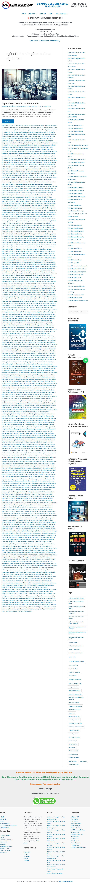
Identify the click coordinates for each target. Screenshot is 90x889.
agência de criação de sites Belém (76, 602)
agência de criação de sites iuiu (26, 325)
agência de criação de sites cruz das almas (22, 240)
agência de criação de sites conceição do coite (40, 225)
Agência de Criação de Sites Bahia (20, 103)
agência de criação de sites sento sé (13, 498)
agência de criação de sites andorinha (18, 138)
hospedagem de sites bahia (25, 598)
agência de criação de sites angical (42, 138)
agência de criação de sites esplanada (13, 251)
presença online (73, 744)
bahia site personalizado (9, 585)
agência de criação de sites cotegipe (32, 236)
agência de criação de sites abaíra (12, 125)
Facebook (27, 852)
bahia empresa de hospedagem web (13, 570)
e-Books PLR (75, 817)
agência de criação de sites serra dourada (15, 500)
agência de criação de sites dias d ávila (44, 242)
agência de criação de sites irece (19, 297)
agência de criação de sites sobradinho (33, 507)
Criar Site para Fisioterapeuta (77, 272)
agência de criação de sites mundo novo (20, 388)
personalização (73, 740)
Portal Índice (75, 845)
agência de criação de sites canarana (19, 199)
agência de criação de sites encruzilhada (41, 247)
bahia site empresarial (34, 583)
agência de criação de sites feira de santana (34, 255)
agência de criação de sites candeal (13, 201)
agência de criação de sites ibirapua (24, 279)
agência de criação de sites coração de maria (16, 232)
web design (83, 761)
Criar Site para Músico (74, 260)
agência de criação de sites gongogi (44, 264)
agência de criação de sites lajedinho (30, 346)
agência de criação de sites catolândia (39, 214)
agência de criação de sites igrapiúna (21, 286)
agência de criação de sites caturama (28, 216)
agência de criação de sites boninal (17, 173)
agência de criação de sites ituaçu (34, 323)
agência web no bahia (48, 544)
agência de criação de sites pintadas (25, 422)
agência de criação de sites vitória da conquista (24, 539)
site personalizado (74, 757)
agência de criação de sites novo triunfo (29, 403)
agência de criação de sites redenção (23, 442)
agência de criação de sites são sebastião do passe (17, 489)
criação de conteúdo (74, 672)
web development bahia (24, 611)
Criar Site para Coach (74, 278)
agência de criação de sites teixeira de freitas (28, 515)
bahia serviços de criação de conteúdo (37, 578)
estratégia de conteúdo (75, 694)
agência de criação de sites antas (35, 141)
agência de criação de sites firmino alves (30, 258)
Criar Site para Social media (76, 286)
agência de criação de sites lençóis (44, 351)
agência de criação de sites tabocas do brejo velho (36, 509)
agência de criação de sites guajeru (46, 266)
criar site (72, 657)
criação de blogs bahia (46, 591)
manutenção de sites (74, 716)
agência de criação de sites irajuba (39, 292)
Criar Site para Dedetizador (76, 162)
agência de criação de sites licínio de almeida (16, 353)
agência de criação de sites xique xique (28, 544)
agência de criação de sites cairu (22, 190)
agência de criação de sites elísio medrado (15, 247)
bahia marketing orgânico (21, 576)
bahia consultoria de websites (35, 552)
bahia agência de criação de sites (12, 546)
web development (74, 764)
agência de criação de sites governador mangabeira (18, 266)
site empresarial (73, 751)
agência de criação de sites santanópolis (20, 472)
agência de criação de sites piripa (21, 424)
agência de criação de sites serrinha (13, 503)
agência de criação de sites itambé (17, 310)
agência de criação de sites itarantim (29, 318)
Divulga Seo (74, 838)
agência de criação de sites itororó (12, 323)
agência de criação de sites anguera (13, 141)
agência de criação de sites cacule (19, 186)
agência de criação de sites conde (43, 227)
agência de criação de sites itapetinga (42, 314)
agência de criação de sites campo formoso (20, 197)
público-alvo (72, 747)
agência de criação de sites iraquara (30, 294)
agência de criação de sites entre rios (13, 249)
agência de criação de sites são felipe (22, 479)
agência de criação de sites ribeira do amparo (27, 448)
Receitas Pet (75, 832)
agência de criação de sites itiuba (41, 320)
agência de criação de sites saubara (43, 492)
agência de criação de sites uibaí (19, 526)
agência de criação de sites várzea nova (36, 535)
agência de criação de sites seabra (34, 494)
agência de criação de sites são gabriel (26, 483)
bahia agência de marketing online (23, 548)
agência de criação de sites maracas (31, 368)
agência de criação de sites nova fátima (39, 396)
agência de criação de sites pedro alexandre (15, 418)
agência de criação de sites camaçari (41, 193)
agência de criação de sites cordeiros (42, 232)
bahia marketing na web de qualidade (36, 574)
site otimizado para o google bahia (32, 609)
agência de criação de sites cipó (16, 221)
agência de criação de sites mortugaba (30, 383)
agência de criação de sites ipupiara (16, 292)
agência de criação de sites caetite (31, 188)
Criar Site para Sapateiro (75, 128)
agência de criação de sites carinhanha (19, 212)
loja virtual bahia (40, 598)
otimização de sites (74, 737)
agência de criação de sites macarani (25, 357)
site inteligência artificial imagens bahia (20, 607)
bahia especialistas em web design (36, 570)
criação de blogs (73, 668)
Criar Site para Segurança (76, 211)
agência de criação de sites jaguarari (38, 329)
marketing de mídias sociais (76, 726)
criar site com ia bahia (39, 594)
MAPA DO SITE (4, 828)
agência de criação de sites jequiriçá (21, 333)
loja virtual (72, 713)
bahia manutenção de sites (35, 572)
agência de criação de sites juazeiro (39, 338)
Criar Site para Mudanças (75, 187)
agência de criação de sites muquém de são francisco (23, 390)
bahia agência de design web (32, 546)
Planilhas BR (75, 836)
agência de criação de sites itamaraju (23, 307)
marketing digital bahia (16, 600)
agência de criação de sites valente (13, 533)
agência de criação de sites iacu (30, 271)
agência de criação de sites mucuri (21, 385)
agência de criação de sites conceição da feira (30, 223)
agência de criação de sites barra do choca (37, 158)
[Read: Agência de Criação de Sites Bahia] (29, 84)
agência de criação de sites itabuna (31, 299)
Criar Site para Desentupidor (76, 159)
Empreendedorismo (6, 840)
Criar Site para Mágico (74, 248)
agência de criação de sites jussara (31, 340)
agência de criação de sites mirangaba (13, 379)
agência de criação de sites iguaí (44, 286)
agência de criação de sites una (11, 529)
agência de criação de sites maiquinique (41, 362)
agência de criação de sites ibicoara (45, 273)
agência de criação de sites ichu (30, 284)
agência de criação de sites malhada (34, 364)
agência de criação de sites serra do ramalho (39, 498)
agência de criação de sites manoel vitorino (37, 366)
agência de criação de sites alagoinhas (39, 130)
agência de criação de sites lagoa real (19, 344)
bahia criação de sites (39, 559)
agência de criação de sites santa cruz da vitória (22, 463)
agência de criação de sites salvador (20, 459)
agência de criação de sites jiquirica (20, 336)
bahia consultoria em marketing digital (26, 555)
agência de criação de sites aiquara (16, 130)
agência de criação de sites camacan (18, 193)
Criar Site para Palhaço (75, 251)
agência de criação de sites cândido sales (30, 203)
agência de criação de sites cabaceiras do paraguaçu (18, 184)
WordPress (3, 853)
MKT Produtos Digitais (78, 830)
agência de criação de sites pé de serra (19, 416)
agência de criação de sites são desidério (24, 477)
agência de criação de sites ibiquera (30, 277)
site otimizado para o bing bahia (11, 609)
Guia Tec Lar (75, 841)
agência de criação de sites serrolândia (37, 503)
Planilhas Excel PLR (77, 834)
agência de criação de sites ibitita (40, 281)
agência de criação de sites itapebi (19, 314)
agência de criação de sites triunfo (76, 638)
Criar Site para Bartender (75, 228)
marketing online (73, 733)
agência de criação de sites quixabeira (25, 440)
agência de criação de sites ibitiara (18, 281)
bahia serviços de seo (20, 583)
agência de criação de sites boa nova (13, 169)
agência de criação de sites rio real (24, 455)
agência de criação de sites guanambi (13, 268)
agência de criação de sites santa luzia (21, 466)
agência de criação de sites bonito (38, 173)
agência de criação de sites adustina (24, 127)
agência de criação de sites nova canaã (14, 396)
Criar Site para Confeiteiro (76, 237)
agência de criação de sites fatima (36, 253)
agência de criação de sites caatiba (44, 182)
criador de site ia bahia (25, 594)
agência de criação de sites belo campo (20, 167)
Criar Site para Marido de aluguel (78, 145)
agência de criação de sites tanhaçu (13, 511)
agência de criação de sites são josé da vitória (32, 485)
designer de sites (73, 687)
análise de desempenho (75, 646)
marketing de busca (74, 719)
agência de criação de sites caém (40, 186)
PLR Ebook (74, 821)
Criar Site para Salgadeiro (76, 231)
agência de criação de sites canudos (25, 206)
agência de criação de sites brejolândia (23, 177)
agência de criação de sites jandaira (29, 331)
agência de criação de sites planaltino (13, 427)
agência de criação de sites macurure (20, 359)
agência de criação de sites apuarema (29, 145)
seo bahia (5, 602)
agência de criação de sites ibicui (12, 275)
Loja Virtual (3, 842)
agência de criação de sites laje (41, 344)
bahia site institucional (49, 583)
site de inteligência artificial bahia (18, 602)
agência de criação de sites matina (20, 375)
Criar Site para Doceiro (75, 234)
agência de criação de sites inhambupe (35, 288)
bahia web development (43, 589)
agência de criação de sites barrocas (26, 164)
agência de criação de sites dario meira (19, 242)
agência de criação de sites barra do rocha (38, 160)
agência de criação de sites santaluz (27, 470)
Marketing (3, 844)
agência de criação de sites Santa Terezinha (76, 622)
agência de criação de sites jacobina (42, 327)
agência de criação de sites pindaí (32, 420)
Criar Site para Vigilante (75, 208)
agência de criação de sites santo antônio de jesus (22, 474)
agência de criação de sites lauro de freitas (19, 351)
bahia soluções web (18, 589)
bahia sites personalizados (41, 585)
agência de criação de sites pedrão (42, 416)
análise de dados (73, 642)
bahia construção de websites (16, 552)
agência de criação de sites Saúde (12, 494)
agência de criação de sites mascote (24, 372)
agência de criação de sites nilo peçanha (14, 394)
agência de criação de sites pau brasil (21, 414)
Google (26, 858)
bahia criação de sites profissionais (27, 561)
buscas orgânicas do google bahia (27, 591)
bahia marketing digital (17, 574)
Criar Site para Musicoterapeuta (77, 266)
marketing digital (74, 730)
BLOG (2, 821)
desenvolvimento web (75, 683)
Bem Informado (75, 843)
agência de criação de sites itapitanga (36, 316)
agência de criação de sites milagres (43, 377)
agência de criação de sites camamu (13, 195)
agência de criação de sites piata (40, 418)
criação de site (73, 675)
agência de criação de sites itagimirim (30, 303)
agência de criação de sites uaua (40, 522)
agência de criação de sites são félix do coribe (19, 481)
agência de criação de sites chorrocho (22, 219)
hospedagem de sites (75, 709)
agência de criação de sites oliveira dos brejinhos (26, 405)
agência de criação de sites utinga (23, 531)
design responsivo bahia (46, 596)
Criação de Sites (7, 106)
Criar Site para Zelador (75, 205)
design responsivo (74, 690)
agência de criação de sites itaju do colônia (30, 305)
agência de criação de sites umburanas (42, 526)
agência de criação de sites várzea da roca (37, 533)
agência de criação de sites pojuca (27, 429)
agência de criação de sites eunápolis (13, 253)
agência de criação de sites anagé (26, 136)
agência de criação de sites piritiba (43, 424)
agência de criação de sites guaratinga (38, 268)
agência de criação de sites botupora (28, 175)
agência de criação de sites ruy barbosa (19, 457)
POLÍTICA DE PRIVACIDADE (8, 825)
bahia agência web (30, 550)
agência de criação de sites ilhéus (12, 288)
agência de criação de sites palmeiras (27, 409)
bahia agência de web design (44, 548)
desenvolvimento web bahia (29, 596)
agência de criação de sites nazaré (44, 392)
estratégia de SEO (74, 702)
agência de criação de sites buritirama (21, 182)
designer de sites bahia (9, 598)
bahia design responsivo (21, 565)
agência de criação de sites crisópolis (26, 238)
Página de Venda (5, 850)
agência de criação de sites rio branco (77, 607)
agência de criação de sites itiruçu (19, 320)
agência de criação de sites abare (33, 125)
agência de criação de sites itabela (40, 297)
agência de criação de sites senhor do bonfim (39, 496)
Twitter (26, 854)
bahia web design (30, 589)
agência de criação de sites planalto (37, 427)
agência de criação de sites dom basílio (14, 245)
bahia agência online (17, 550)
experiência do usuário (75, 706)
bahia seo (21, 578)
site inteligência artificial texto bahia (44, 607)
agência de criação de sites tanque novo (37, 511)
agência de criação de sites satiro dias (19, 492)
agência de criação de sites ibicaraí (22, 273)
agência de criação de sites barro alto (31, 162)
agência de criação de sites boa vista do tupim (39, 169)
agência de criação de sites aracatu (21, 147)
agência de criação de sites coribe (12, 234)
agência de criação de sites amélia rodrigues (27, 134)
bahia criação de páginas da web (31, 557)
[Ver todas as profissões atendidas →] (45, 41)
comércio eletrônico (74, 649)
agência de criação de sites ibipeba (34, 275)
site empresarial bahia (18, 604)
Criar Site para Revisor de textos (78, 300)
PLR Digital (74, 819)
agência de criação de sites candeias (36, 201)
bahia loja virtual (21, 572)
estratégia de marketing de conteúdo (76, 698)
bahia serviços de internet (32, 581)
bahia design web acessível (38, 565)
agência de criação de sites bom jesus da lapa (16, 171)
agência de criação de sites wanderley (22, 542)
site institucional (73, 754)
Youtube (26, 860)
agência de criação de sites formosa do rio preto (30, 260)
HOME (2, 817)
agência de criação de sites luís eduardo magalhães (28, 355)
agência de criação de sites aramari (13, 149)
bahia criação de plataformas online (21, 559)
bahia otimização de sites (9, 578)
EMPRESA (3, 819)
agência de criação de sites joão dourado (14, 338)
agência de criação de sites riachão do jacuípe (23, 446)
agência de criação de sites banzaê (18, 156)
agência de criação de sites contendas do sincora (41, 229)
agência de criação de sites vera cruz (29, 537)
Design (2, 837)
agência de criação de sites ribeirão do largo (30, 451)
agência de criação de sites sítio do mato (32, 505)
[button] (36, 14)
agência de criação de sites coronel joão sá (37, 234)
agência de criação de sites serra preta (40, 500)
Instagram (27, 856)
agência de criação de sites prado (18, 433)
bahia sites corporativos (25, 585)
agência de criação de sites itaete (20, 301)
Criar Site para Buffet (74, 240)
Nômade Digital (75, 825)
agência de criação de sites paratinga (20, 411)
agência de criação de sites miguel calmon (18, 377)
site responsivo (73, 761)
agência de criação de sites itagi (41, 301)
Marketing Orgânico (6, 846)
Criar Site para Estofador (75, 131)
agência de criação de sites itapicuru (13, 316)
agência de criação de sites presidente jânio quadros (22, 435)
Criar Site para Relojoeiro (75, 125)
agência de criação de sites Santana (76, 617)
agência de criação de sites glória (22, 264)
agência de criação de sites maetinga (17, 362)
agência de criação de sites (76, 598)
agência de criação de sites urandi (32, 529)
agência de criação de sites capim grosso (28, 208)
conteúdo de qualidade (75, 653)
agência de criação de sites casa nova (43, 212)
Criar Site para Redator (75, 297)
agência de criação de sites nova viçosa (32, 401)
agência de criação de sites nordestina (40, 394)
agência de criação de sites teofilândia (28, 518)
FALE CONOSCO (5, 823)
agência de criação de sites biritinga (44, 167)
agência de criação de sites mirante (37, 379)
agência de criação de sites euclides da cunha (40, 251)
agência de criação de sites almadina (31, 132)
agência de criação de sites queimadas (31, 437)
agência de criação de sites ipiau (28, 290)
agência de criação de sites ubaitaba (29, 524)
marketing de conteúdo (75, 723)
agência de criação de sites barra (39, 156)
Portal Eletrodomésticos (78, 847)
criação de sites (75, 680)
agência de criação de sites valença (46, 531)
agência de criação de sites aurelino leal (30, 151)
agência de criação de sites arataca (35, 149)
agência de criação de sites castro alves (14, 214)
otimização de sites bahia (48, 600)
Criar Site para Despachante (76, 196)
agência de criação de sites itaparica (31, 312)
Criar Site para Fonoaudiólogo (77, 269)
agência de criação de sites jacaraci (19, 327)
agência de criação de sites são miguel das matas (40, 487)
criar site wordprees (76, 661)
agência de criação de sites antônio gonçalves (37, 143)
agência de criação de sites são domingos (77, 627)
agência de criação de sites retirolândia (20, 444)
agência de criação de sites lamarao (27, 349)
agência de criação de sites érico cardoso (39, 249)
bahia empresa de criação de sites (18, 568)
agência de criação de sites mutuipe (22, 392)
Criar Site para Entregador (76, 190)
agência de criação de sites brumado (22, 180)
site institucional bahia (33, 604)
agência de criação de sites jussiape (21, 342)
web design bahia (11, 611)
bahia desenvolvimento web (37, 563)
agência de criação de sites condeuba (13, 229)
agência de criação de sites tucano (18, 522)
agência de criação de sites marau (25, 370)
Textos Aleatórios (76, 828)
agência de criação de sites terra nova (23, 520)
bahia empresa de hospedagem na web (41, 568)
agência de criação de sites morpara (31, 381)
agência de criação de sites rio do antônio (29, 453)
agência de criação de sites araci (42, 147)
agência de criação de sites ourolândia (24, 407)
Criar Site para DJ (73, 263)
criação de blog (73, 665)
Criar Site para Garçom (75, 225)
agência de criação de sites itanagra (40, 310)
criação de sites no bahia (9, 594)
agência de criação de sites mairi (12, 364)
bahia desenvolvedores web (19, 563)
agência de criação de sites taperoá (32, 513)
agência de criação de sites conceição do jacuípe (17, 227)
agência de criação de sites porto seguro (22, 431)
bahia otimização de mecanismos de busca (42, 576)
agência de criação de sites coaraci (38, 221)
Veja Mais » (7, 122)
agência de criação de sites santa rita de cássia (26, 468)
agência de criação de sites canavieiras (44, 199)
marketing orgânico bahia (32, 600)
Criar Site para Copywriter (76, 295)
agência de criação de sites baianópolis (21, 154)
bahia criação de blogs (45, 555)
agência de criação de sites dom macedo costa (41, 245)
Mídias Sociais (4, 848)
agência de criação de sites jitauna (42, 336)
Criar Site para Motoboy (75, 193)
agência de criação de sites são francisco (77, 632)
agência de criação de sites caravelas (22, 210)
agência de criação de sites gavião (27, 262)
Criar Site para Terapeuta (75, 275)
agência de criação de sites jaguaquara (14, 329)
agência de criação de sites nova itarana (32, 398)
